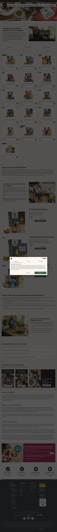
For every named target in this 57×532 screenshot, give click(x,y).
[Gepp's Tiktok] (11, 508)
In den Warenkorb (40, 220)
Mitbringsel (7, 298)
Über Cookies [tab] (41, 261)
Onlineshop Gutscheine (33, 486)
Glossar (21, 492)
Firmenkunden (36, 5)
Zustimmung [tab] (16, 261)
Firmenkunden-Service (33, 485)
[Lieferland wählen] (50, 5)
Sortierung (52, 51)
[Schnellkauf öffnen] (17, 68)
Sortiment (9, 5)
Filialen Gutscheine (32, 487)
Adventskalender (24, 5)
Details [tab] (28, 261)
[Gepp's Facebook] (14, 508)
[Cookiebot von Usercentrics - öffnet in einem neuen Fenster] (42, 258)
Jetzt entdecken (7, 385)
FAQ (30, 490)
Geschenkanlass (42, 173)
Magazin (21, 494)
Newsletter (31, 489)
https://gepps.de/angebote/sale (23, 521)
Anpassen (27, 272)
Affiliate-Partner (22, 490)
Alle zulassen (40, 272)
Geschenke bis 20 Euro (46, 47)
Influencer (21, 489)
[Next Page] (31, 161)
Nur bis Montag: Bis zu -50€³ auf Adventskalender (28, 1)
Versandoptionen (32, 492)
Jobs (20, 487)
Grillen (19, 5)
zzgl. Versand (3, 68)
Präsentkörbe (10, 47)
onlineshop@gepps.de (14, 491)
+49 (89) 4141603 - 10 (14, 495)
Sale (41, 5)
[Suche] (46, 5)
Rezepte (21, 493)
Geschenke (14, 5)
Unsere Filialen (22, 486)
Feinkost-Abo (30, 5)
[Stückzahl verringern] (30, 221)
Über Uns (21, 485)
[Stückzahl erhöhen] (33, 221)
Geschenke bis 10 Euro (28, 47)
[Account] (48, 5)
